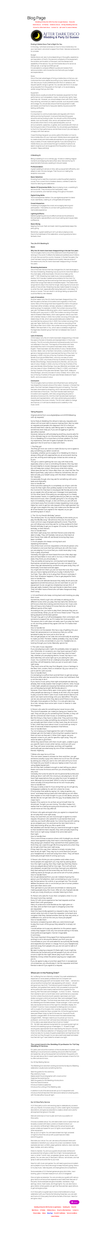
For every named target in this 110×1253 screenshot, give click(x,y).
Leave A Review (55, 1216)
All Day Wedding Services (69, 24)
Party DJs (72, 22)
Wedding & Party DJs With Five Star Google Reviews (51, 22)
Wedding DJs (66, 1207)
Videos (44, 1213)
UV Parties (45, 24)
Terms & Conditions (72, 1213)
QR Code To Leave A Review (68, 27)
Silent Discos (37, 24)
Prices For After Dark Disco (41, 27)
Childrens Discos (55, 24)
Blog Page (50, 1213)
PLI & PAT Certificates (59, 1213)
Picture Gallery (37, 1213)
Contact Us (54, 27)
